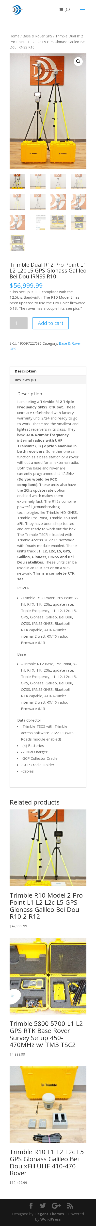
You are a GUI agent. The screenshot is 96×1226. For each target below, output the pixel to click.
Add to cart (51, 323)
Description (25, 371)
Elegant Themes (49, 1213)
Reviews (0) (25, 379)
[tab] (48, 371)
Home (14, 36)
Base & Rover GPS (37, 36)
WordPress (50, 1219)
